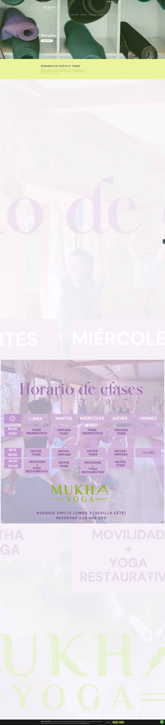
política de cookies (85, 723)
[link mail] (164, 243)
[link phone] (164, 240)
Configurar (108, 722)
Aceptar (121, 722)
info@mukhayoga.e (51, 1)
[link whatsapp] (111, 1)
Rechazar (115, 722)
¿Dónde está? (58, 40)
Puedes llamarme (47, 40)
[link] (49, 8)
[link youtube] (109, 1)
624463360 (44, 1)
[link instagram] (107, 1)
